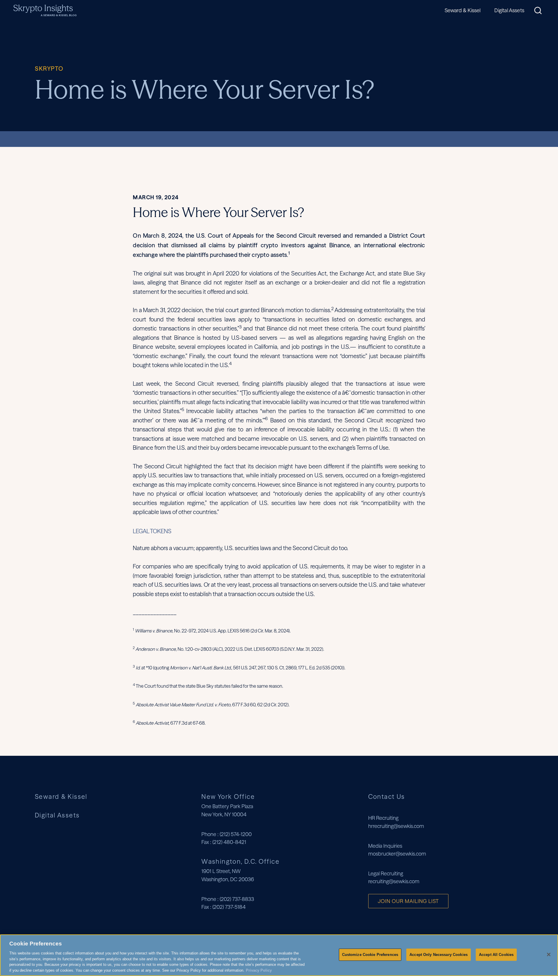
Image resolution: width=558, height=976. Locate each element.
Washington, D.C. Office (240, 861)
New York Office (228, 796)
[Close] (548, 954)
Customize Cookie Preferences (370, 954)
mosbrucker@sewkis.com (397, 853)
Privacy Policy (259, 970)
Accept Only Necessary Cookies (438, 954)
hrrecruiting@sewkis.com (396, 826)
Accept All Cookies (496, 954)
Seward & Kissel (463, 10)
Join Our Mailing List (408, 901)
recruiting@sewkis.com (393, 881)
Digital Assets (509, 10)
